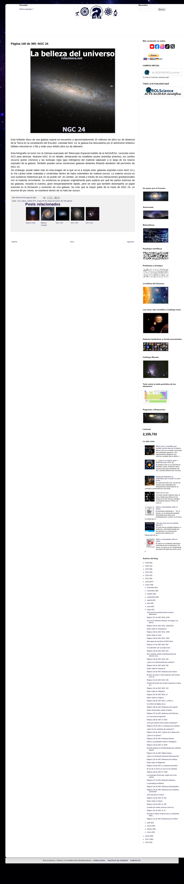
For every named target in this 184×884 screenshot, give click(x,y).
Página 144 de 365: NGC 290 (158, 665)
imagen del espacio (54, 201)
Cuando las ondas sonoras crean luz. (160, 807)
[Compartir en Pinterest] (58, 197)
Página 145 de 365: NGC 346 (158, 659)
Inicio (72, 242)
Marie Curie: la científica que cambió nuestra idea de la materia (168, 447)
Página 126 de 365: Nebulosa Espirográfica (163, 786)
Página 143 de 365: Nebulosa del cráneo (162, 672)
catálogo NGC (31, 201)
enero (149, 832)
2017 (147, 839)
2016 (147, 842)
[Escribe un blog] (50, 197)
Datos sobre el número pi (156, 669)
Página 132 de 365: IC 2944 (157, 745)
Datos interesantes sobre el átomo (159, 710)
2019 (147, 585)
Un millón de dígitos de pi (156, 704)
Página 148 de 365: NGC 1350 (158, 638)
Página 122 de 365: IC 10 (156, 810)
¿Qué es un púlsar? (154, 735)
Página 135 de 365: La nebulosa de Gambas (163, 726)
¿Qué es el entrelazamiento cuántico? (161, 662)
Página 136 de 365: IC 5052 (157, 720)
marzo (149, 826)
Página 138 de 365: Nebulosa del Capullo (162, 707)
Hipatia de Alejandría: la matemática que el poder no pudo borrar (168, 479)
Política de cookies (118, 861)
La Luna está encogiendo (156, 716)
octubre (150, 594)
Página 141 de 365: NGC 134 (158, 688)
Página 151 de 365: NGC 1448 (158, 617)
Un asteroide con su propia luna (158, 648)
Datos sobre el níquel (154, 801)
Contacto (135, 861)
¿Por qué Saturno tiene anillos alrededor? (162, 723)
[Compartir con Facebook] (56, 197)
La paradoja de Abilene (155, 783)
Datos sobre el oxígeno (155, 698)
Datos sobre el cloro (154, 635)
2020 (147, 582)
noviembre (151, 591)
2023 (147, 572)
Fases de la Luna (162, 493)
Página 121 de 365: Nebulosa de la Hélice (162, 819)
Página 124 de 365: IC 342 (156, 798)
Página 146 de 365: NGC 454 (158, 651)
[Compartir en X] (53, 197)
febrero (150, 829)
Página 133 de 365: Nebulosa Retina (160, 739)
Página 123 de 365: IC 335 (156, 804)
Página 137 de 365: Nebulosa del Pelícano (162, 713)
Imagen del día (42, 201)
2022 (147, 575)
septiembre (151, 597)
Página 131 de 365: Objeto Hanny (159, 753)
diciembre (151, 587)
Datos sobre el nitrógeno (156, 691)
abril (149, 823)
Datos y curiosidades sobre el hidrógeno (161, 742)
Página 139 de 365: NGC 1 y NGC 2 (160, 701)
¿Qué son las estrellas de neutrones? (160, 729)
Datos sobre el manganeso (157, 629)
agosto (149, 600)
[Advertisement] (96, 29)
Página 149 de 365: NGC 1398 (158, 632)
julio (149, 603)
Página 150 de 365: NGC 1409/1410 (160, 626)
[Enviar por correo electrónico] (48, 197)
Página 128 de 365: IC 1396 (157, 772)
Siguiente (130, 242)
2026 (147, 563)
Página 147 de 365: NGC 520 (158, 645)
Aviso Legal (99, 861)
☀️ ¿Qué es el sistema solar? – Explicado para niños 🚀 (167, 461)
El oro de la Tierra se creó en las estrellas (162, 769)
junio (149, 606)
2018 (147, 836)
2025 (147, 566)
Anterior (14, 242)
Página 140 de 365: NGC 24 (157, 695)
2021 (147, 578)
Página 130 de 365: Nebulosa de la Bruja (162, 759)
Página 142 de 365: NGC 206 (158, 680)
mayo (149, 610)
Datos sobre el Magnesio (156, 763)
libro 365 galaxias (66, 201)
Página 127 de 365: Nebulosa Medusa (161, 780)
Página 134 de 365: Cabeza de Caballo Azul (163, 732)
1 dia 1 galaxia (21, 201)
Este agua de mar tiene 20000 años (160, 641)
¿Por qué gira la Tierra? (155, 795)
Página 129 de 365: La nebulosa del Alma (162, 766)
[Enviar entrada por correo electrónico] (44, 197)
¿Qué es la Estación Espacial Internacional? (163, 756)
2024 (147, 569)
